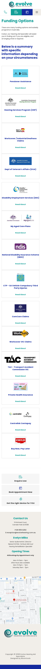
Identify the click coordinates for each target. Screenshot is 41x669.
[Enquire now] (16, 12)
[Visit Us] (20, 600)
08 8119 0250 (21, 530)
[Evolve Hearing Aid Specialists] (20, 4)
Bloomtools (25, 658)
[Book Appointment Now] (27, 12)
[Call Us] (5, 12)
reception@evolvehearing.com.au (21, 532)
